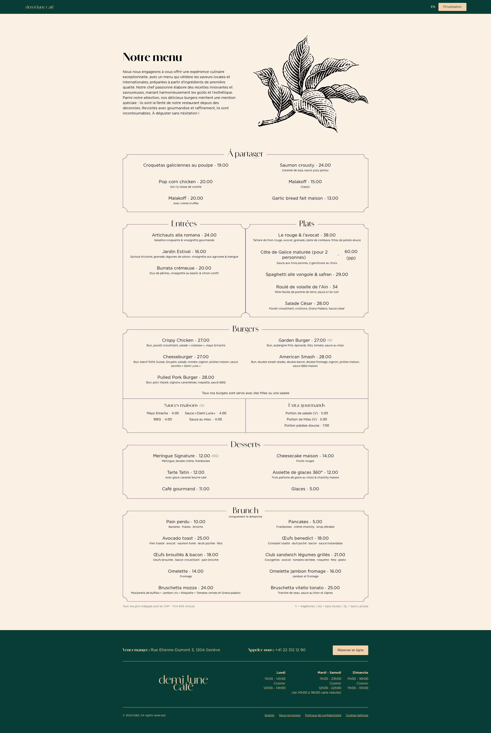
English (269, 715)
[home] (40, 7)
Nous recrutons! (290, 715)
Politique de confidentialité (323, 715)
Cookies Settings (357, 715)
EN (433, 6)
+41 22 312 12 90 (290, 650)
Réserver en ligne (350, 650)
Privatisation (452, 6)
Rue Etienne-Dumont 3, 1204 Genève (185, 650)
